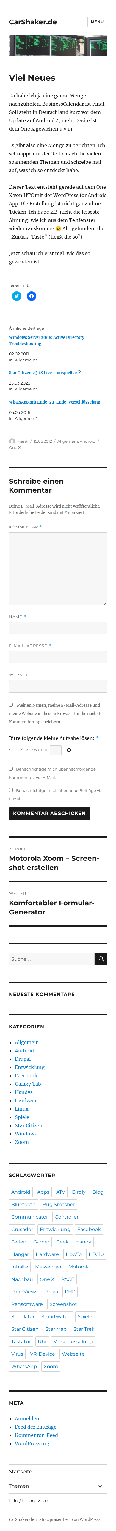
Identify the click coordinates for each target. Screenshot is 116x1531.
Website (19, 674)
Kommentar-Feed (36, 1435)
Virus (17, 1354)
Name (17, 616)
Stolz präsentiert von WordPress (70, 1519)
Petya (51, 1292)
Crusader (22, 1229)
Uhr (42, 1341)
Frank (22, 441)
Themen (19, 1486)
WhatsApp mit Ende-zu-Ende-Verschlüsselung (54, 402)
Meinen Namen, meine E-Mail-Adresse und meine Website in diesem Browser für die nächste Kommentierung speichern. (55, 714)
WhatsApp (24, 1366)
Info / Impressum (29, 1500)
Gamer (41, 1242)
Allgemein (67, 441)
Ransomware (27, 1304)
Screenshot (63, 1304)
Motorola (79, 1267)
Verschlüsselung (73, 1341)
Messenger (48, 1267)
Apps (43, 1192)
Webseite (73, 1354)
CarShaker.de (33, 22)
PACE (67, 1279)
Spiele (22, 1117)
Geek (62, 1242)
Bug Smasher (59, 1204)
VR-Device (42, 1354)
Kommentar (25, 527)
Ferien (18, 1242)
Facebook (26, 1076)
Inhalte (19, 1267)
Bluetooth (23, 1204)
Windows (26, 1134)
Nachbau (22, 1279)
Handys (24, 1092)
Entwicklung (30, 1067)
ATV (60, 1192)
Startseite (20, 1471)
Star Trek (84, 1329)
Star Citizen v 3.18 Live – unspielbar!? (45, 372)
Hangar (20, 1254)
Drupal (23, 1059)
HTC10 (96, 1254)
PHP (70, 1292)
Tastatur (21, 1341)
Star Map (56, 1329)
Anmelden (27, 1419)
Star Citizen (29, 1125)
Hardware (26, 1100)
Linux (22, 1109)
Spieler (86, 1316)
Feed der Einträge (36, 1427)
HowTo (74, 1254)
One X (15, 447)
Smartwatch (56, 1316)
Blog (98, 1192)
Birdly (79, 1192)
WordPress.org (32, 1443)
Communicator (29, 1217)
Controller (67, 1217)
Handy (83, 1242)
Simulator (23, 1316)
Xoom (22, 1142)
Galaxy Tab (28, 1084)
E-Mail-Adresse (30, 645)
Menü (97, 21)
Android (87, 441)
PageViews (24, 1292)
